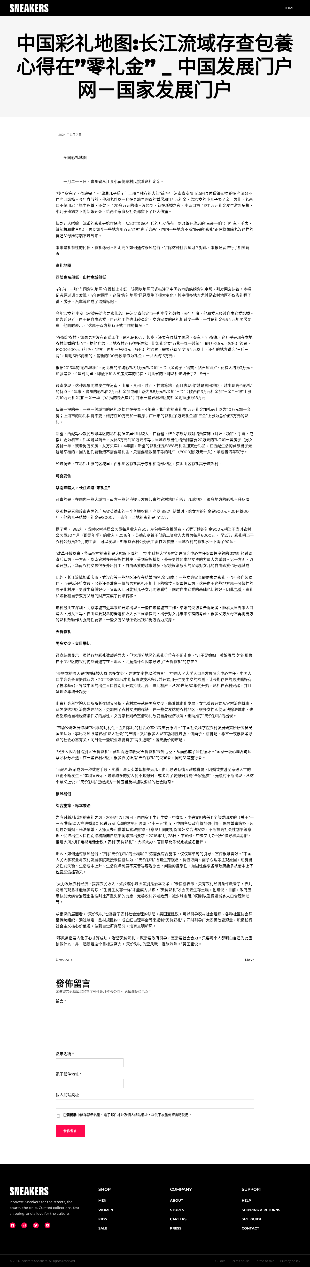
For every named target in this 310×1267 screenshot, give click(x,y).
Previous (64, 960)
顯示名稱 (65, 1054)
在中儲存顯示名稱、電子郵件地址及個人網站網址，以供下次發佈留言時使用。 (127, 1115)
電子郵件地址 (68, 1074)
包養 (239, 511)
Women (105, 1210)
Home (289, 8)
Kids (102, 1219)
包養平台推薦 (166, 529)
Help (246, 1200)
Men (102, 1200)
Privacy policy (290, 1261)
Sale (102, 1228)
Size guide (252, 1219)
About (176, 1200)
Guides (220, 1261)
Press (175, 1228)
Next (249, 960)
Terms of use (240, 1261)
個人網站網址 (67, 1095)
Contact (250, 1228)
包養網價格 (65, 872)
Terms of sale (264, 1261)
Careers (178, 1219)
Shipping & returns (261, 1210)
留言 (61, 1001)
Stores (177, 1210)
